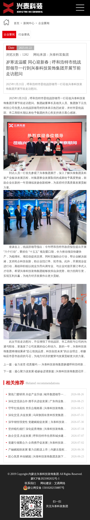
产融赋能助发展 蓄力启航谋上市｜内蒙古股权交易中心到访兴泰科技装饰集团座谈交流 (46, 449)
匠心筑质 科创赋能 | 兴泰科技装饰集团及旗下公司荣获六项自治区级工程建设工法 (46, 456)
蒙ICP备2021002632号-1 (45, 478)
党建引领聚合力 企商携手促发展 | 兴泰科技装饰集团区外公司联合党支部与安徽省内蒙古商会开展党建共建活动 (46, 442)
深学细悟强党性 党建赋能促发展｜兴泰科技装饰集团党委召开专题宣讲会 (46, 422)
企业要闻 (43, 23)
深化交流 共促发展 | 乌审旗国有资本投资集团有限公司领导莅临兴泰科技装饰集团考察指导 (46, 415)
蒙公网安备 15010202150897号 (46, 487)
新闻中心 (28, 23)
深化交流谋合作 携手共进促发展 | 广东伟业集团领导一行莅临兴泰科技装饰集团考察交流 (46, 401)
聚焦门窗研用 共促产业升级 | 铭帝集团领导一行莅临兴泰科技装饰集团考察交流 (46, 394)
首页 (16, 23)
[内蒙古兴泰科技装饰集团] (23, 4)
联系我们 (30, 483)
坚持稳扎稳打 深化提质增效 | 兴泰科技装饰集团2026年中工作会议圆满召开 (46, 428)
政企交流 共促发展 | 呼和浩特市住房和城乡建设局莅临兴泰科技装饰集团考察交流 (46, 435)
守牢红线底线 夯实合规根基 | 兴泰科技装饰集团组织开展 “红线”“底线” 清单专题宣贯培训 (46, 408)
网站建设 (45, 483)
